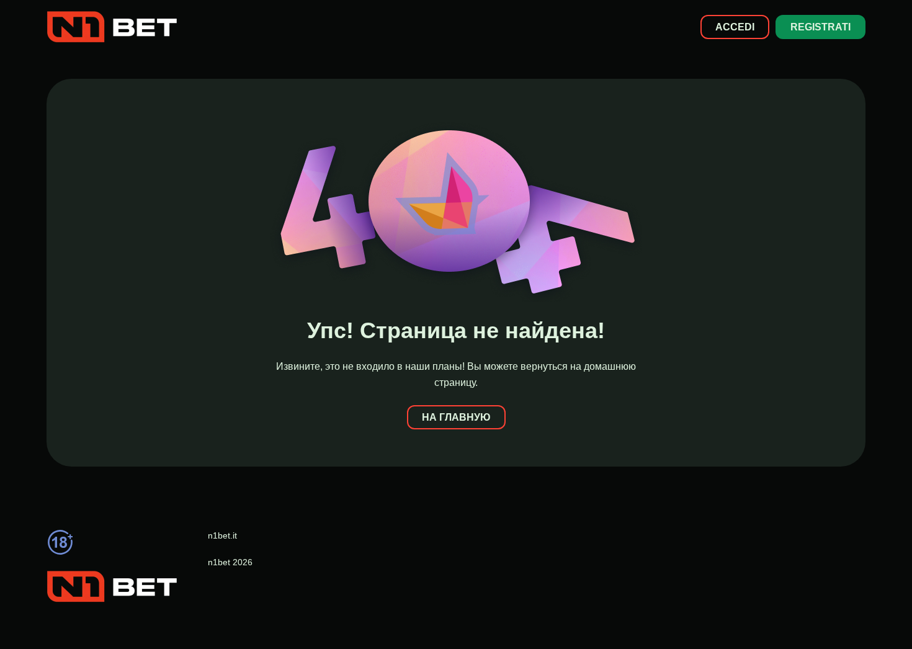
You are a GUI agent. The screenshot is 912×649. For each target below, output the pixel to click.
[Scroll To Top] (873, 617)
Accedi (734, 27)
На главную (456, 417)
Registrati (820, 27)
